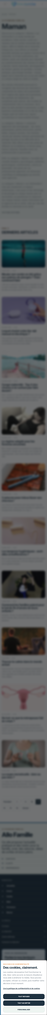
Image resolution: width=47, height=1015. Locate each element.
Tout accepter (24, 1003)
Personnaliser (24, 1010)
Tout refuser (24, 996)
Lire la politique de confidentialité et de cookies (21, 988)
